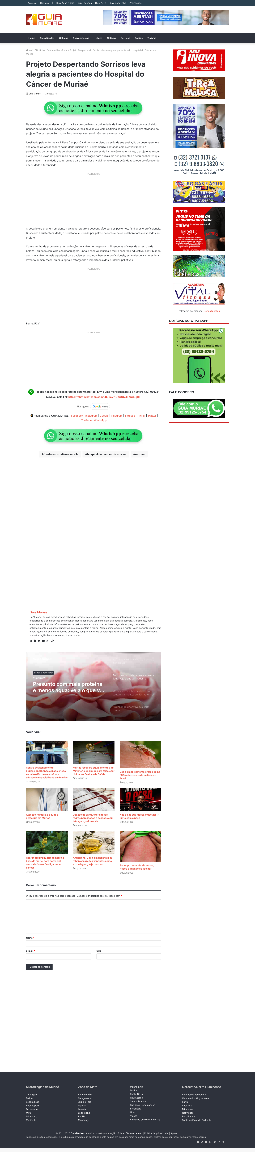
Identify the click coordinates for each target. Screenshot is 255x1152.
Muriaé (29, 1120)
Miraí (28, 1112)
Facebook (77, 415)
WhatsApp (100, 420)
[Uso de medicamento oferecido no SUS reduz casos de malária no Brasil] (140, 754)
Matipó (134, 1090)
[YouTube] (44, 641)
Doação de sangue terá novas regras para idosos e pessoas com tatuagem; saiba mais (93, 818)
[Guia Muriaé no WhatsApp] (94, 108)
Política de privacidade (156, 1133)
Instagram (91, 415)
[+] (35, 1120)
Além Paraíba (85, 1094)
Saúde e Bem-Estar (57, 50)
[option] (93, 686)
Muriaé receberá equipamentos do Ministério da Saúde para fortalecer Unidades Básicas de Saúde (93, 771)
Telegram (116, 415)
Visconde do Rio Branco (143, 1119)
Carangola (31, 1094)
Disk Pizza (100, 3)
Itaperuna (187, 1105)
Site (98, 950)
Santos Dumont (138, 1101)
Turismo (151, 38)
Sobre (121, 1133)
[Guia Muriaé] (44, 19)
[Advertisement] (93, 201)
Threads (130, 415)
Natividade (188, 1112)
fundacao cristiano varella (61, 454)
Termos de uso (134, 1133)
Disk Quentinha (117, 3)
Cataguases (84, 1098)
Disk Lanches (85, 3)
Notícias (111, 38)
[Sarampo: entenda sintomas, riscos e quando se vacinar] (140, 846)
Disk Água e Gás (65, 3)
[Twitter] (40, 641)
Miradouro (31, 1116)
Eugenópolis (32, 1105)
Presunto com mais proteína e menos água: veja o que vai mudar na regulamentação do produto (69, 687)
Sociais (139, 38)
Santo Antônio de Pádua (195, 1120)
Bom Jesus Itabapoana (194, 1094)
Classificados (47, 38)
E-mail (30, 950)
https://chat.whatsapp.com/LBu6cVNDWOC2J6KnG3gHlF (104, 397)
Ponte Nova (136, 1094)
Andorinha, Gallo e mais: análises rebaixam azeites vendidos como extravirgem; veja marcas (92, 861)
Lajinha (82, 1105)
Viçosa (133, 1116)
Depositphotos (212, 311)
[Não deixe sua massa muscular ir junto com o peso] (140, 799)
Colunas (63, 38)
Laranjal (82, 1109)
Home (31, 38)
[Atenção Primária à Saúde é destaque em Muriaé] (47, 799)
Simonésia (135, 1108)
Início (31, 50)
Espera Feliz (32, 1101)
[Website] (31, 641)
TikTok (141, 415)
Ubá (132, 1112)
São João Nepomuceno (142, 1105)
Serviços (125, 38)
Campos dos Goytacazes (195, 1098)
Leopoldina (84, 1112)
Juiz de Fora (84, 1101)
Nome (30, 937)
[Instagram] (48, 641)
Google (104, 415)
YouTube (86, 420)
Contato (44, 3)
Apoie (174, 1133)
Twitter (152, 415)
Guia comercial (81, 38)
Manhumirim (136, 1086)
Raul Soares (136, 1097)
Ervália (81, 1116)
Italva (185, 1101)
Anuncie (32, 3)
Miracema (187, 1109)
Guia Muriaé (35, 93)
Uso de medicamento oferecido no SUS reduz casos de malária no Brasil (140, 775)
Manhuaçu (83, 1120)
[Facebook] (36, 641)
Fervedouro (32, 1109)
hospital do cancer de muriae (106, 454)
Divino (29, 1098)
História (98, 38)
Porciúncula (188, 1116)
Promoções (135, 3)
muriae (140, 454)
